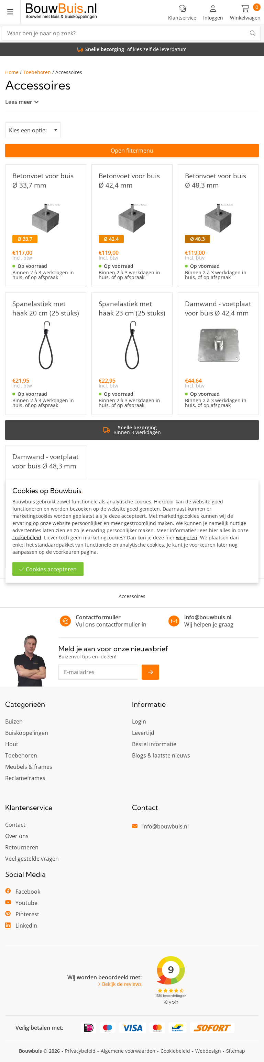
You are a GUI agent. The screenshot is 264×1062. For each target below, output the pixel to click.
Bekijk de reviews (122, 984)
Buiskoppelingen (26, 733)
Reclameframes (25, 778)
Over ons (17, 836)
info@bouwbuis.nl (207, 617)
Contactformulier (98, 617)
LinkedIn (26, 925)
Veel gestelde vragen (32, 858)
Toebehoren (37, 72)
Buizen (14, 721)
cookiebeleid (26, 537)
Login (139, 721)
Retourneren (21, 847)
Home (12, 72)
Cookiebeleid (175, 1051)
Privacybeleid (80, 1051)
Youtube (26, 903)
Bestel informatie (154, 744)
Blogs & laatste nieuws (161, 755)
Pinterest (27, 914)
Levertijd (143, 733)
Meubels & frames (28, 767)
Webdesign (208, 1051)
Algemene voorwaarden (128, 1051)
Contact (15, 824)
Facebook (27, 891)
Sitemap (235, 1051)
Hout (11, 744)
